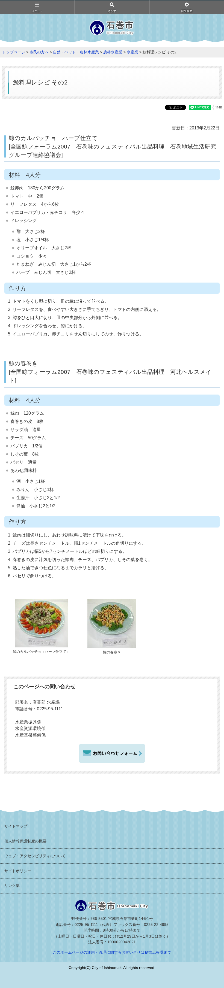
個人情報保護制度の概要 (25, 841)
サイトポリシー (17, 871)
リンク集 (12, 885)
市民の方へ (39, 52)
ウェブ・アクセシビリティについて (35, 856)
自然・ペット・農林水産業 (76, 52)
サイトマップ (15, 826)
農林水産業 (112, 52)
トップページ (13, 52)
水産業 (132, 52)
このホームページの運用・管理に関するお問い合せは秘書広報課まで (112, 952)
